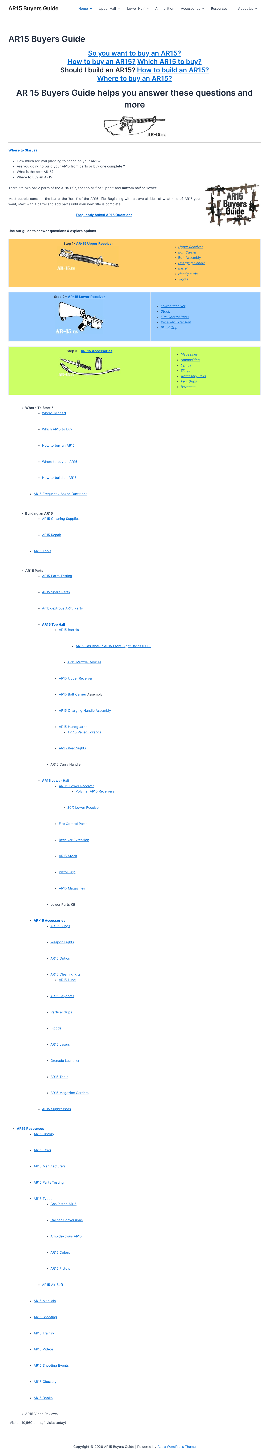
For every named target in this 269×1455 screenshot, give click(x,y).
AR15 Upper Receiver (75, 678)
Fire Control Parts (73, 824)
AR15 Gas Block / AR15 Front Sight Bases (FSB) (113, 646)
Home (83, 8)
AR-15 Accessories (96, 351)
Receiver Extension (74, 840)
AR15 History (44, 1134)
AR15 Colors (60, 1252)
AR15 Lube (67, 980)
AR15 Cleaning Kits (65, 974)
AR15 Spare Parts (56, 592)
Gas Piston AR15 (63, 1204)
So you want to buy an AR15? (134, 53)
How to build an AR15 (59, 477)
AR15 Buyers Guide (33, 8)
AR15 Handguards (73, 727)
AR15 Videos (44, 1349)
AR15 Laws (42, 1150)
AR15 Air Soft (52, 1284)
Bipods (55, 1028)
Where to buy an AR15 (59, 461)
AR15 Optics (60, 958)
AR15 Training (44, 1333)
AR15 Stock (68, 856)
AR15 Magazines (72, 888)
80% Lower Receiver (83, 807)
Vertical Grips (61, 1012)
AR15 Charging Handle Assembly (85, 710)
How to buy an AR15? (101, 61)
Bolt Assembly (189, 257)
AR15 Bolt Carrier (72, 694)
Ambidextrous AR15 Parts (62, 608)
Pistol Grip (67, 872)
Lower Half (136, 8)
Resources (219, 8)
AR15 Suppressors (56, 1109)
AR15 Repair (51, 535)
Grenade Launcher (64, 1060)
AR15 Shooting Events (51, 1365)
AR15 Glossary (45, 1381)
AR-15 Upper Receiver (94, 243)
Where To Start (54, 413)
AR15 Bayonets (62, 996)
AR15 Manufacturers (50, 1166)
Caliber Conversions (66, 1220)
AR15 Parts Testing (57, 576)
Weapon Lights (62, 942)
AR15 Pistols (60, 1268)
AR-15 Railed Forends (84, 732)
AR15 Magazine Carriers (69, 1093)
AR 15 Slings (60, 926)
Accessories (190, 8)
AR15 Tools (42, 551)
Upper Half (107, 8)
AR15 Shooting (45, 1317)
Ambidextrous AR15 (66, 1236)
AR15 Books (43, 1398)
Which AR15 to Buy (57, 429)
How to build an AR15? (173, 70)
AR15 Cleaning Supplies (60, 518)
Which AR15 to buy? (169, 61)
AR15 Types (43, 1198)
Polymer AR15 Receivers (95, 791)
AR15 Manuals (45, 1301)
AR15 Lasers (60, 1044)
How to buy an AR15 (58, 445)
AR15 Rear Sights (72, 748)
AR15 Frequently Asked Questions (60, 494)
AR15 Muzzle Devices (84, 662)
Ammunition (164, 8)
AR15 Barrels (69, 630)
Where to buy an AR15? (134, 78)
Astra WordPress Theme (176, 1446)
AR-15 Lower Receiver (86, 297)
